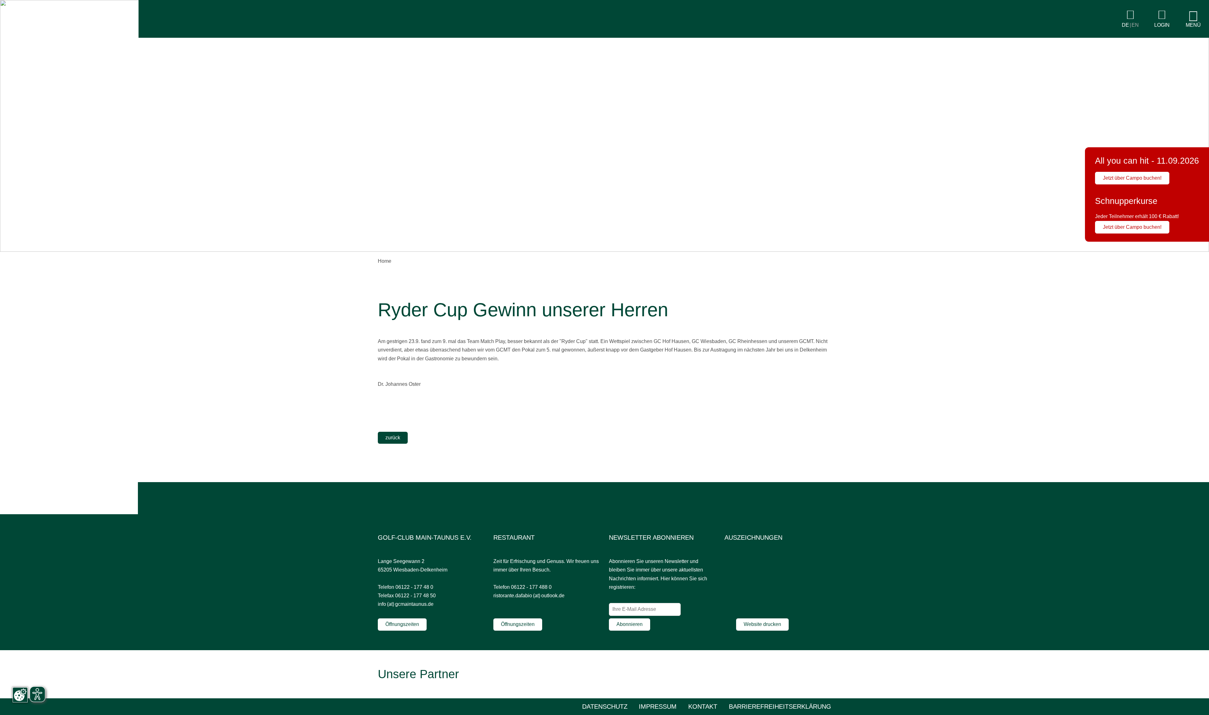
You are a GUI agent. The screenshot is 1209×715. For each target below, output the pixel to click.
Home (384, 261)
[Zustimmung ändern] (20, 694)
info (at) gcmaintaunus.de (406, 604)
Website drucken (762, 624)
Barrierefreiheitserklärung (780, 706)
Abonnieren (629, 624)
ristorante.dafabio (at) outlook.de (529, 595)
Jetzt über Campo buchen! (1132, 178)
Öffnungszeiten (402, 624)
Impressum (658, 706)
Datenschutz (604, 706)
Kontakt (702, 706)
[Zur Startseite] (69, 36)
